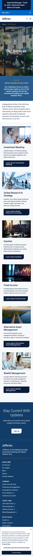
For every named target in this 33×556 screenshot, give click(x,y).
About (4, 471)
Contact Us (5, 520)
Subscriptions (6, 526)
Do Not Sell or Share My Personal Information (16, 547)
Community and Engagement (11, 487)
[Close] (31, 529)
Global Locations (7, 523)
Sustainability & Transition (10, 490)
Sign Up (16, 431)
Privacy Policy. (6, 544)
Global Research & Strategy (13, 194)
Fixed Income (11, 285)
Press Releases (7, 493)
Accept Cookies (16, 552)
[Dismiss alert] (30, 12)
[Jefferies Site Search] (27, 18)
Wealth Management (14, 373)
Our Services (6, 465)
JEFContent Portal (7, 503)
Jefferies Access (7, 509)
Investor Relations (7, 476)
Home (4, 24)
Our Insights (6, 468)
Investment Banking (14, 147)
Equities (8, 241)
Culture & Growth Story (9, 484)
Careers (4, 473)
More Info (5, 13)
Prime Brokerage (7, 506)
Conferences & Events (9, 496)
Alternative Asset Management (12, 328)
